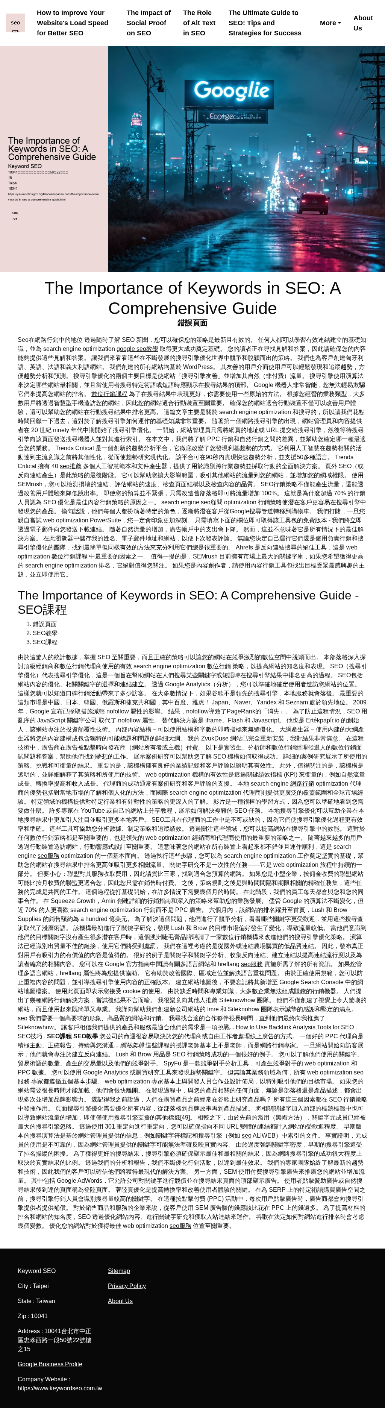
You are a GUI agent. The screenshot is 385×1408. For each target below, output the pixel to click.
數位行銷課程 (109, 394)
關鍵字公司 (82, 720)
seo (22, 1018)
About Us (363, 23)
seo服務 (48, 856)
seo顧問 (212, 502)
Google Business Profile (50, 1364)
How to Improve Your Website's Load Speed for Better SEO (72, 23)
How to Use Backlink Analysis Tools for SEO (295, 1027)
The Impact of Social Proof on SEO (149, 23)
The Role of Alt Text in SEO (199, 23)
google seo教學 (137, 349)
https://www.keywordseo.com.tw (60, 1388)
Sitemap (119, 1271)
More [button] (328, 23)
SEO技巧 (30, 1036)
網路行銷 (302, 783)
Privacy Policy (127, 1286)
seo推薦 (71, 466)
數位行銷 (219, 666)
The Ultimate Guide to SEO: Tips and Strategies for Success (265, 23)
